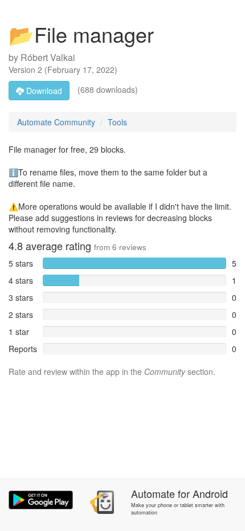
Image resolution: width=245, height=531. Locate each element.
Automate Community (56, 122)
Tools (117, 122)
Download (43, 90)
